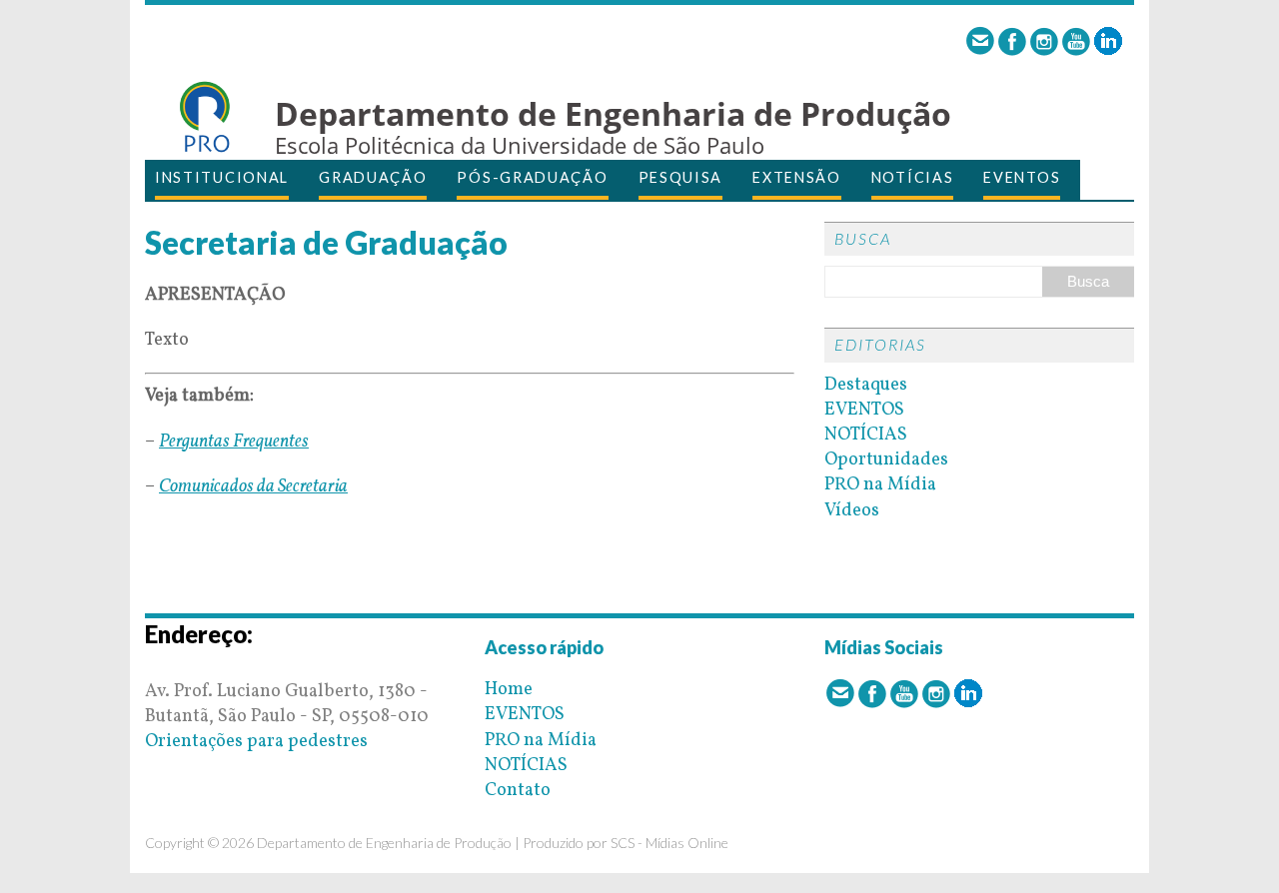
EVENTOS (1021, 177)
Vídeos (851, 510)
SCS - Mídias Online (669, 842)
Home (509, 689)
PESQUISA (681, 177)
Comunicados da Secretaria (253, 486)
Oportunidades (886, 459)
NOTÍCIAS (912, 177)
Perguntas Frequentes (234, 442)
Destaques (865, 385)
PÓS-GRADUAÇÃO (532, 177)
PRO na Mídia (880, 484)
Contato (518, 790)
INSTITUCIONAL (222, 177)
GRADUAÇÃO (373, 177)
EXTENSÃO (796, 177)
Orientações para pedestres (256, 741)
